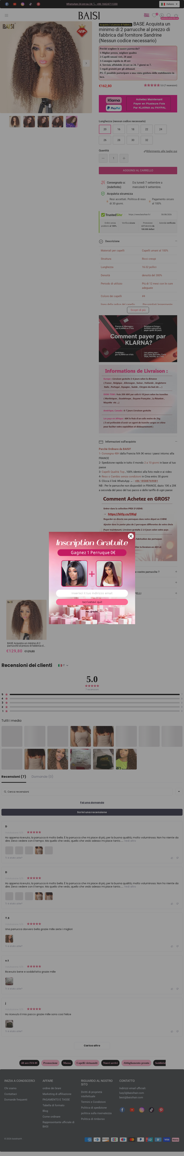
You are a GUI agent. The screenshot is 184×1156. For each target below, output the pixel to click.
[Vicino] (130, 536)
